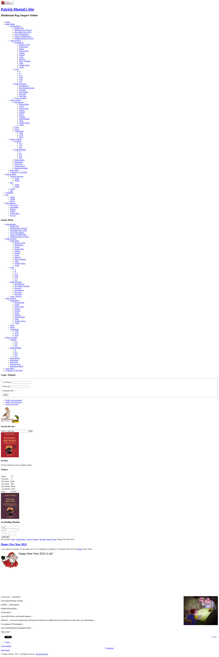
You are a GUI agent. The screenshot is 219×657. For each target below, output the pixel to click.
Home (7, 22)
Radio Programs (20, 84)
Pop (11, 191)
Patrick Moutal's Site (17, 9)
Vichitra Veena (24, 65)
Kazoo (21, 49)
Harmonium (23, 47)
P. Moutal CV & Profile (18, 172)
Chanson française (16, 176)
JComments (109, 648)
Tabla (21, 63)
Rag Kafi (22, 90)
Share (214, 637)
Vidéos (17, 180)
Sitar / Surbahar (24, 61)
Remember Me (8, 391)
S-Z (20, 82)
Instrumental (19, 43)
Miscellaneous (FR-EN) (23, 30)
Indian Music (10, 24)
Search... (4, 431)
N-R (20, 80)
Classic (12, 189)
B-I (20, 154)
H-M (21, 78)
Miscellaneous (10, 203)
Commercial (19, 131)
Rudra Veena (24, 51)
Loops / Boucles (20, 98)
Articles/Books (15, 26)
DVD (21, 137)
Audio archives (15, 41)
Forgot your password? (13, 400)
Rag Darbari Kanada (26, 88)
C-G (20, 76)
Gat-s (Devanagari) (21, 34)
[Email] (79, 549)
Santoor (22, 53)
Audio (17, 178)
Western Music (10, 174)
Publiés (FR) (19, 28)
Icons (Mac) (14, 170)
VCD (21, 135)
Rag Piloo (22, 96)
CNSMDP (9, 193)
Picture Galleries (16, 139)
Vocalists (18, 141)
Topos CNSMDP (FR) (23, 36)
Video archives (15, 100)
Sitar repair (18, 164)
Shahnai (22, 59)
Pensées (13, 209)
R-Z (20, 148)
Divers (12, 201)
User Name (7, 382)
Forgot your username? (13, 402)
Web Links (14, 205)
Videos (17, 187)
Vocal (17, 69)
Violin (21, 67)
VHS (21, 133)
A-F (20, 143)
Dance (17, 129)
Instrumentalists (20, 150)
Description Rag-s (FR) (23, 32)
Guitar (21, 106)
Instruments (19, 162)
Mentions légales (42, 654)
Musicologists (20, 160)
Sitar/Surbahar (24, 119)
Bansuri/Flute (24, 104)
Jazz (11, 183)
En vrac (13, 215)
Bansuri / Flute (24, 45)
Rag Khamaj (23, 92)
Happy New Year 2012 (14, 544)
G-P (20, 145)
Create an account (11, 404)
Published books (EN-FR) (24, 38)
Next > (7, 642)
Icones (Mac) (15, 213)
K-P (20, 156)
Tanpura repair (20, 166)
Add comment (6, 646)
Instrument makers (21, 168)
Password (6, 386)
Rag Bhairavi (24, 86)
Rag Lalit (22, 94)
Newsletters (14, 207)
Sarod (21, 57)
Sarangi (22, 55)
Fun (6, 195)
